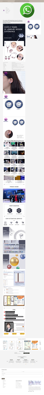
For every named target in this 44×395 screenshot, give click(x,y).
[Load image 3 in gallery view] (35, 37)
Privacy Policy (4, 386)
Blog (3, 385)
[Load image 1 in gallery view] (28, 37)
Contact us (4, 387)
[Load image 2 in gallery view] (32, 37)
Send (3, 378)
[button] (8, 9)
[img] (22, 357)
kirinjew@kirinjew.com (19, 385)
